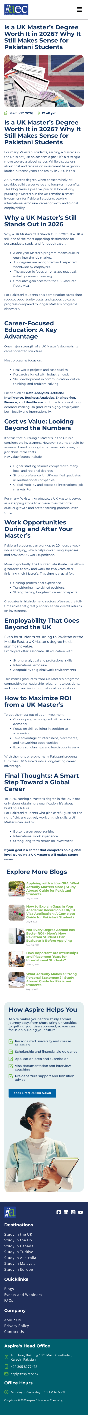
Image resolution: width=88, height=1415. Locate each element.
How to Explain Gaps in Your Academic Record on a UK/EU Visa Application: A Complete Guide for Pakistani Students (50, 911)
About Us (12, 1320)
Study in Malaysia (20, 1263)
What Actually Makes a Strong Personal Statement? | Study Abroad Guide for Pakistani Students (51, 979)
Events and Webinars (23, 1294)
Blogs (9, 1288)
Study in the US (18, 1240)
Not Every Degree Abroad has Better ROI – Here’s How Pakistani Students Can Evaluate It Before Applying (50, 935)
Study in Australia (20, 1257)
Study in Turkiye (18, 1251)
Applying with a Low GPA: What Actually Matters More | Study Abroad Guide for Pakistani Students (52, 888)
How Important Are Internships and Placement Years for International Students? (52, 956)
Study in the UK (18, 1234)
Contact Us (14, 1331)
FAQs (8, 1300)
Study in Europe (18, 1269)
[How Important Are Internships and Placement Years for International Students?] (17, 958)
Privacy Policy (16, 1325)
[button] (79, 9)
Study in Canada (19, 1246)
